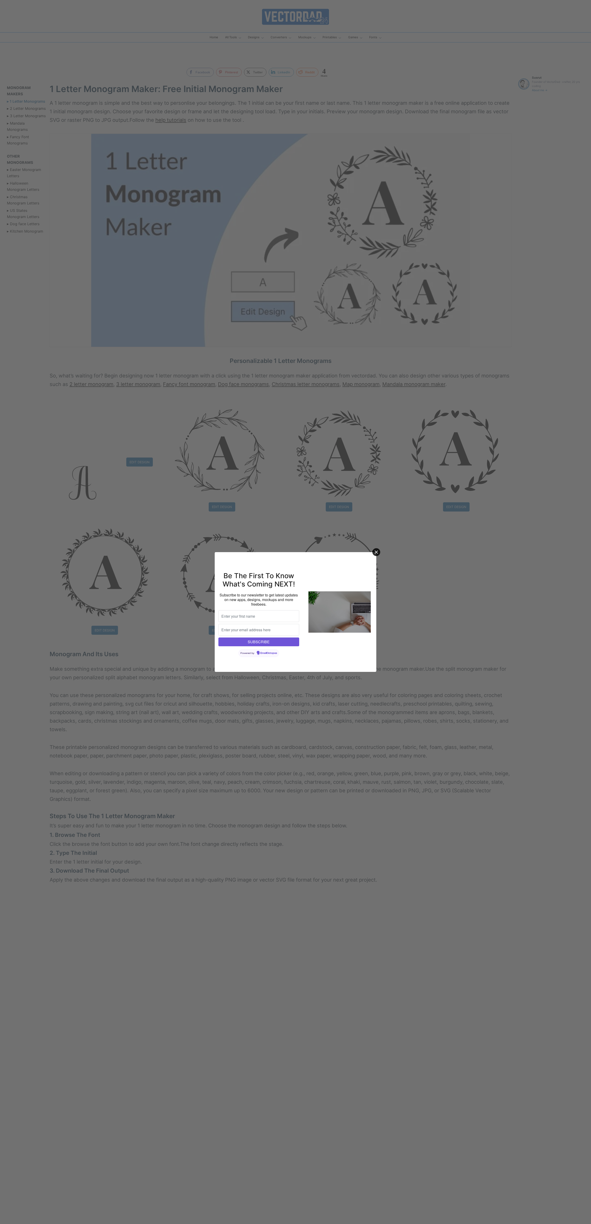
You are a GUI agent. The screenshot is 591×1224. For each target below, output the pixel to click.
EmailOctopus (268, 653)
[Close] (376, 552)
